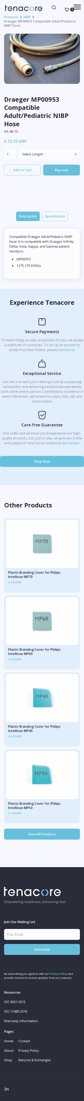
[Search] (53, 7)
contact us (66, 350)
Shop (8, 1060)
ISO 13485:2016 (15, 1011)
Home (8, 1041)
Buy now (61, 170)
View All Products (42, 834)
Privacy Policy (58, 974)
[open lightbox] (42, 59)
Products (11, 17)
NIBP (27, 17)
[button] (67, 9)
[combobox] (53, 7)
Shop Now (42, 461)
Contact (24, 1041)
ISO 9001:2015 (14, 1002)
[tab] (28, 216)
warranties (70, 443)
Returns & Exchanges (34, 1060)
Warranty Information (21, 1021)
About (8, 1051)
